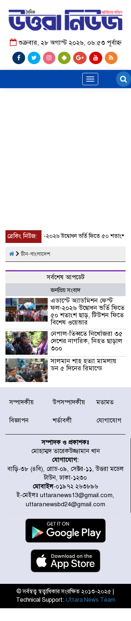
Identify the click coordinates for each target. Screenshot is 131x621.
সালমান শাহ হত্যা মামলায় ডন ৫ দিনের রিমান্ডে (83, 364)
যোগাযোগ (109, 420)
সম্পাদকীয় (21, 402)
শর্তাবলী (62, 420)
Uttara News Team (90, 600)
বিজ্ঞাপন (18, 420)
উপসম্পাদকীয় (69, 402)
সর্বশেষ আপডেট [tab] (65, 277)
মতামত (105, 402)
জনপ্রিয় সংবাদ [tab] (65, 290)
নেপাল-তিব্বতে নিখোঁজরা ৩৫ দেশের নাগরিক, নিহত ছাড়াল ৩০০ (87, 341)
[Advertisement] (65, 137)
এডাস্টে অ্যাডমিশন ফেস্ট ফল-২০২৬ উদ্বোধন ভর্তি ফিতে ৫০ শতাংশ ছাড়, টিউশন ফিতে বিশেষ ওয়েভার (87, 311)
